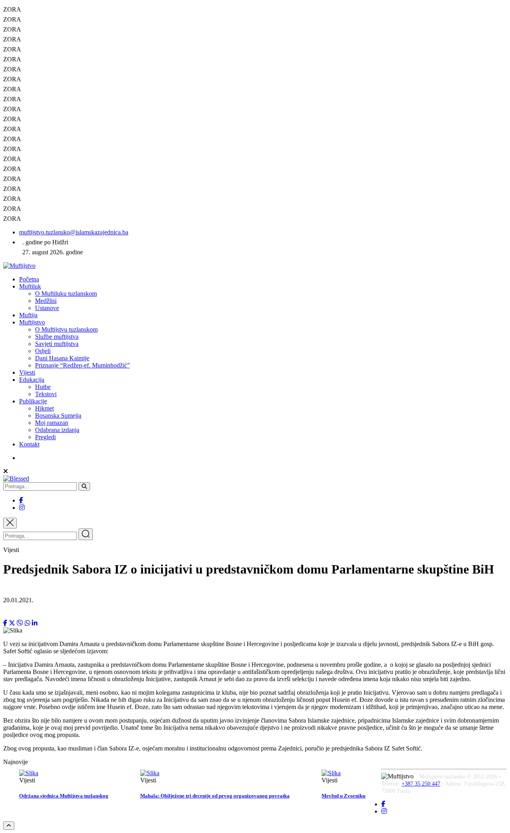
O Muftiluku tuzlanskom (66, 293)
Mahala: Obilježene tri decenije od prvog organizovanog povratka (215, 796)
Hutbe (43, 386)
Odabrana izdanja (57, 429)
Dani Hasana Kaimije (62, 358)
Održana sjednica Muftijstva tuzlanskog (63, 796)
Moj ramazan (51, 422)
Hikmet (44, 408)
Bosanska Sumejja (58, 415)
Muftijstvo (32, 322)
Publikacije (33, 401)
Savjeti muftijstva (56, 343)
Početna (29, 279)
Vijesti (27, 372)
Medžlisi (46, 300)
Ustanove (47, 308)
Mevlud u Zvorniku (343, 796)
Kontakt (29, 444)
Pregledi (45, 437)
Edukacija (31, 379)
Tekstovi (46, 394)
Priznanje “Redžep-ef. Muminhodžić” (82, 365)
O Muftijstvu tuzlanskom (66, 329)
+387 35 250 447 (421, 784)
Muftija (28, 315)
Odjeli (43, 351)
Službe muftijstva (56, 336)
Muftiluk (30, 286)
